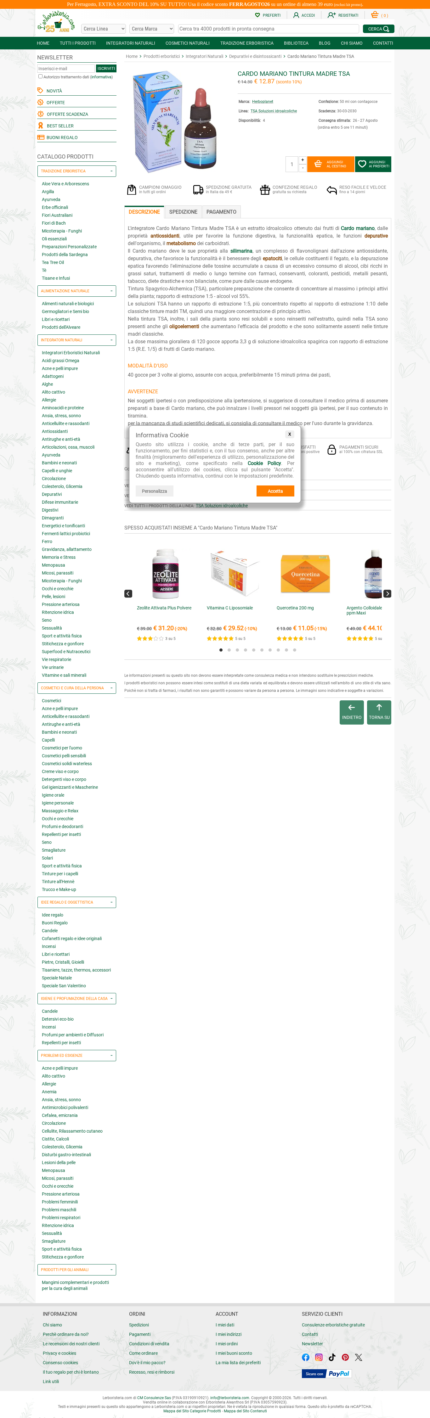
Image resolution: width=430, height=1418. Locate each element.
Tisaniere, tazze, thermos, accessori (76, 969)
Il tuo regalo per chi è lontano (71, 1372)
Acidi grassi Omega (60, 360)
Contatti (310, 1334)
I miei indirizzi (228, 1334)
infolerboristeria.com (229, 1398)
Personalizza (154, 491)
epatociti (272, 258)
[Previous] (128, 593)
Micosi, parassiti (57, 572)
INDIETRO (352, 717)
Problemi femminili (60, 1201)
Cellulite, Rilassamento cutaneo (72, 1131)
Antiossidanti (55, 431)
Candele (50, 930)
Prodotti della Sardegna (65, 254)
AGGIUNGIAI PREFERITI (379, 164)
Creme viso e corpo (60, 771)
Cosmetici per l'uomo (62, 747)
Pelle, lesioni (53, 596)
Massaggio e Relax (60, 810)
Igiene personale (58, 802)
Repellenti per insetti (61, 834)
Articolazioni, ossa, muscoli (68, 447)
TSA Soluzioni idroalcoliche (274, 111)
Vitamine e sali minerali (64, 675)
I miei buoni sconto (234, 1353)
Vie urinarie (53, 667)
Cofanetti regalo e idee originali (72, 938)
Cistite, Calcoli (55, 1138)
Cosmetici (51, 700)
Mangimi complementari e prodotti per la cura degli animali (75, 1285)
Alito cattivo (53, 392)
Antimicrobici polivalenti (65, 1107)
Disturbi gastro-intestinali (66, 1154)
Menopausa (53, 565)
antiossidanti (164, 236)
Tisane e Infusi (56, 278)
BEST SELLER (59, 125)
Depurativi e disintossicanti (255, 56)
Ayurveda (51, 199)
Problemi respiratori (61, 1217)
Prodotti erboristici (162, 56)
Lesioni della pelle (59, 1162)
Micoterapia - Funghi (62, 230)
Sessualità (52, 628)
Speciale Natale (57, 977)
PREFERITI (271, 15)
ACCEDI (308, 15)
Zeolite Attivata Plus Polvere (164, 607)
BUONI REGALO (61, 137)
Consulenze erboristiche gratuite (333, 1324)
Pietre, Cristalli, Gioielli (63, 962)
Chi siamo (52, 1324)
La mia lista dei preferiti (238, 1362)
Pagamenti (139, 1334)
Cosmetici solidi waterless (67, 763)
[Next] (387, 593)
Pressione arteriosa (61, 604)
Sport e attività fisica (62, 635)
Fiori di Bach (54, 223)
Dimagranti (53, 517)
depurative (376, 236)
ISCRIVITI (106, 68)
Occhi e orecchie (57, 588)
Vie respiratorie (56, 659)
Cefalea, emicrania (60, 1115)
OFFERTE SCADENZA (66, 114)
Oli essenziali (54, 238)
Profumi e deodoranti (62, 826)
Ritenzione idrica (58, 612)
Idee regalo (52, 914)
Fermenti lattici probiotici (66, 533)
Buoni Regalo (55, 922)
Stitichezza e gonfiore (63, 643)
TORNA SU (379, 717)
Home (132, 56)
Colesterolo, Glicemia (62, 486)
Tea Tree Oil (53, 262)
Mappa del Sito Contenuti (245, 1411)
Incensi (49, 946)
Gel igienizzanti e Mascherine (70, 787)
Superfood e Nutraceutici (66, 651)
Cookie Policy (264, 463)
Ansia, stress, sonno (61, 415)
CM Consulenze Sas (154, 1398)
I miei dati (225, 1324)
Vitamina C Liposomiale (230, 607)
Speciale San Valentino (64, 985)
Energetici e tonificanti (63, 525)
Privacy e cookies (59, 1353)
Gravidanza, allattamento (67, 549)
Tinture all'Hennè (58, 881)
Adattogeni (53, 376)
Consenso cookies (60, 1362)
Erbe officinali (55, 207)
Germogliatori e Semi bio (65, 311)
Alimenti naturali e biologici (68, 303)
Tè (44, 270)
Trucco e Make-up (59, 889)
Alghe (47, 384)
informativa (101, 77)
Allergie (49, 399)
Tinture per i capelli (60, 873)
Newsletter (312, 1343)
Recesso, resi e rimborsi (151, 1372)
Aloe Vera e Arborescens (65, 183)
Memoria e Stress (59, 557)
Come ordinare (143, 1353)
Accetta (275, 491)
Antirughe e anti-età (61, 439)
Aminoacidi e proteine (63, 407)
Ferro (47, 541)
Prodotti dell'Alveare (61, 327)
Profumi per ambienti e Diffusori (73, 1034)
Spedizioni (139, 1324)
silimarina (241, 251)
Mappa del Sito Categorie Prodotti (192, 1411)
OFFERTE (55, 102)
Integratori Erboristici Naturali (71, 352)
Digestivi (50, 510)
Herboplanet (262, 101)
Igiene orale (53, 795)
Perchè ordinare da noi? (66, 1334)
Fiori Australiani (57, 215)
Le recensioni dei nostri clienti (71, 1343)
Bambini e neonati (59, 462)
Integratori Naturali (204, 56)
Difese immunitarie (60, 502)
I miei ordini (227, 1343)
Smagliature (53, 850)
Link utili (51, 1381)
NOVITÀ (53, 90)
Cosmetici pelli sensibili (64, 755)
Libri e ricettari (56, 319)
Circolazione (54, 478)
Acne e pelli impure (60, 368)
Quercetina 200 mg (295, 607)
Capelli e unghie (57, 470)
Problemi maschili (59, 1209)
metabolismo (181, 243)
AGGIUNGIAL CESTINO (336, 164)
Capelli (48, 740)
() (384, 16)
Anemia (49, 1091)
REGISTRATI (348, 15)
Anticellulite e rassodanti (65, 423)
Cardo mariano (357, 228)
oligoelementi (184, 326)
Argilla (48, 191)
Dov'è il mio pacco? (147, 1362)
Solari (47, 857)
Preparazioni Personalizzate (69, 246)
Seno (47, 620)
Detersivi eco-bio (58, 1019)
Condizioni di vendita (149, 1343)
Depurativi (52, 494)
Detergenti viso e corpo (64, 779)
